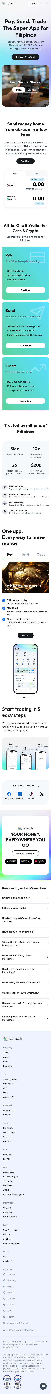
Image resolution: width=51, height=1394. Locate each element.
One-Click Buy (9, 1132)
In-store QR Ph (9, 1110)
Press (5, 1061)
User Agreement (10, 1230)
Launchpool (8, 1185)
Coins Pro (7, 1212)
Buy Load (7, 1154)
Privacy (6, 1234)
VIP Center (8, 1181)
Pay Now (25, 290)
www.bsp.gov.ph (10, 1347)
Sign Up (33, 3)
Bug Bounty (8, 1066)
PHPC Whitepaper (11, 1243)
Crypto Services (10, 1216)
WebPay (6, 1114)
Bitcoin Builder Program (13, 1194)
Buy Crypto (8, 1128)
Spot (5, 1137)
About (6, 1052)
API (4, 1088)
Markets (6, 1141)
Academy (7, 1261)
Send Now (25, 345)
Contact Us (8, 1083)
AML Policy (8, 1239)
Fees (5, 1092)
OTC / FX (7, 1208)
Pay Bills (6, 1159)
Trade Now (25, 400)
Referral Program (10, 1176)
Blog (5, 1256)
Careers (6, 1057)
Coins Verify (8, 1097)
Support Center (10, 1079)
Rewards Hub (9, 1172)
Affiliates (7, 1190)
